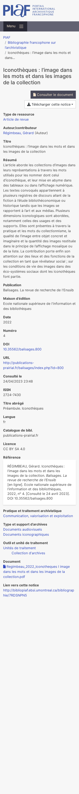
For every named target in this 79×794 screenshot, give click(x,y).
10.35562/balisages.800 (22, 349)
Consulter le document (54, 95)
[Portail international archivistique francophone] (39, 10)
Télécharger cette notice (51, 104)
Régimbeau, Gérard (18, 133)
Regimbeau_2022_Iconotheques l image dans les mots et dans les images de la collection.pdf (36, 571)
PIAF (6, 37)
